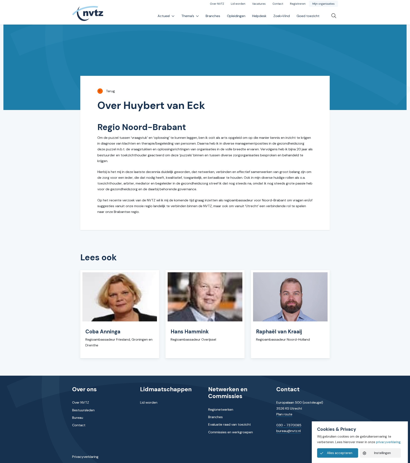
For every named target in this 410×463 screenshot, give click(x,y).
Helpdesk (259, 16)
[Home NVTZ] (87, 16)
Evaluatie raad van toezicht (229, 424)
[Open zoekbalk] (332, 16)
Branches (213, 16)
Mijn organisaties (323, 4)
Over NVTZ (217, 4)
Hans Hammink (190, 331)
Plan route (284, 414)
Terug (110, 91)
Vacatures (259, 4)
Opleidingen (236, 16)
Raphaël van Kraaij (279, 331)
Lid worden (238, 4)
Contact (277, 4)
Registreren (298, 4)
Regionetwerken (220, 409)
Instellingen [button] (382, 453)
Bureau (77, 417)
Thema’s (187, 16)
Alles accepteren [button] (339, 453)
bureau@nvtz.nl (288, 431)
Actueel (164, 16)
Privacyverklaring (85, 456)
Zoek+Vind (281, 16)
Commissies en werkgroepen (230, 432)
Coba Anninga (102, 331)
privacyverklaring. (388, 442)
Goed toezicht (308, 16)
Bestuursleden (83, 410)
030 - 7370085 (288, 425)
